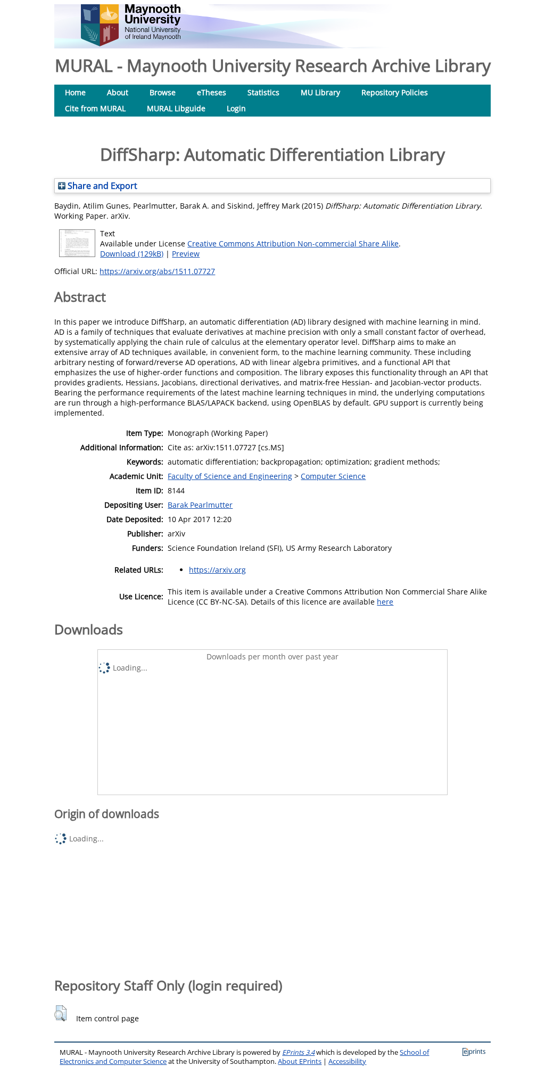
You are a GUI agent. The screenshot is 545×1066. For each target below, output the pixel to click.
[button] (60, 1013)
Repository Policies (394, 92)
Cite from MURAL (95, 108)
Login (236, 108)
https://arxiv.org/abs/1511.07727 (157, 271)
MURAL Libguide (176, 108)
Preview (186, 254)
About (117, 92)
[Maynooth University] (130, 43)
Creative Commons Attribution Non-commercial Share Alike (293, 243)
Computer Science (333, 476)
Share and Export (101, 186)
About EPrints (299, 1061)
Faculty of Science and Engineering (230, 476)
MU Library (320, 92)
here (385, 602)
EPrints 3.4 (298, 1052)
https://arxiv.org (217, 570)
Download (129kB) (131, 254)
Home (75, 92)
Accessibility (347, 1061)
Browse (163, 92)
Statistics (263, 92)
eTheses (211, 92)
